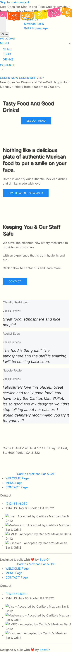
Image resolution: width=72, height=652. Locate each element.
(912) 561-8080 (16, 503)
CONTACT (7, 65)
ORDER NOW (9, 78)
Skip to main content (14, 2)
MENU (4, 43)
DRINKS (8, 59)
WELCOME (7, 39)
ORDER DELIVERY (31, 78)
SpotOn (45, 559)
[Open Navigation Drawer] (3, 24)
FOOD (7, 54)
